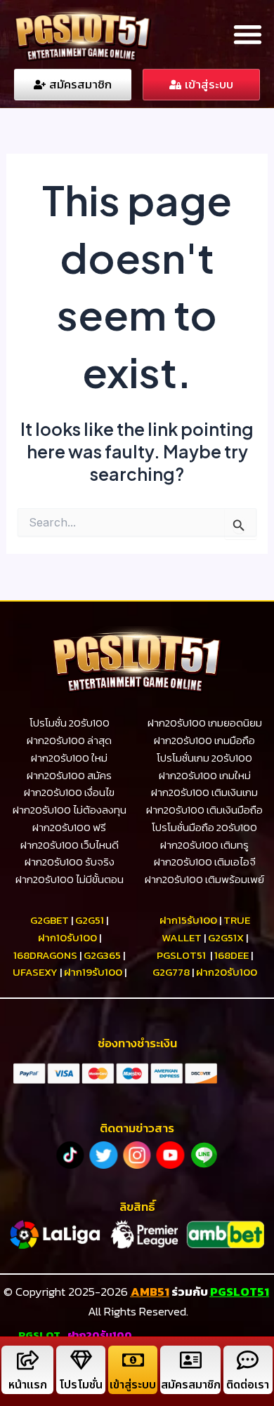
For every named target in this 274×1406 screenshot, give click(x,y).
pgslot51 (181, 955)
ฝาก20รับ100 (226, 972)
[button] (247, 35)
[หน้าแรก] (28, 1360)
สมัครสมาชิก (191, 1385)
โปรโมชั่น (81, 1385)
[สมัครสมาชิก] (191, 1360)
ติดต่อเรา (247, 1385)
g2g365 (102, 955)
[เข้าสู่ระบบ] (133, 1360)
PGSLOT (39, 1335)
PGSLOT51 (239, 1291)
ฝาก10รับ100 (67, 937)
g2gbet (49, 920)
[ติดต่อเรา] (248, 1360)
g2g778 (171, 972)
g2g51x (226, 937)
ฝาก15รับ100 (188, 920)
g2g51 (89, 920)
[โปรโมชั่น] (81, 1360)
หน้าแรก (27, 1385)
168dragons (45, 955)
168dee (231, 955)
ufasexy (35, 972)
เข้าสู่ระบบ (133, 1385)
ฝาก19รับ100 (93, 972)
